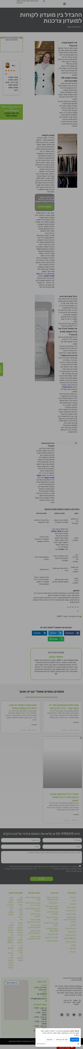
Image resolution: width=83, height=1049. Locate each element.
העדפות (49, 1040)
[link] (78, 1044)
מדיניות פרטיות (41, 1044)
